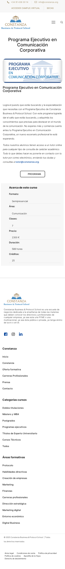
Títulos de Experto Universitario (19, 433)
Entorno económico (13, 516)
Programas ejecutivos (14, 427)
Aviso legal (9, 553)
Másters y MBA (10, 414)
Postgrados (8, 420)
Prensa (6, 382)
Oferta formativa (11, 369)
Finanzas (7, 490)
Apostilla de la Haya (32, 556)
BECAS (50, 8)
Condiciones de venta (26, 553)
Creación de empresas (14, 478)
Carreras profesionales (15, 497)
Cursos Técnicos (11, 439)
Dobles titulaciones (13, 407)
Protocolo (7, 465)
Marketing (7, 484)
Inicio (5, 356)
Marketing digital (11, 510)
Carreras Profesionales (15, 375)
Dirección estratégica (14, 503)
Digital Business (11, 522)
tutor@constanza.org (27, 161)
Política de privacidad (47, 553)
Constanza (8, 363)
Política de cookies (13, 556)
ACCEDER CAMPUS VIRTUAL (25, 8)
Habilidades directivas (14, 471)
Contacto (7, 388)
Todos (5, 446)
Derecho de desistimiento (15, 558)
